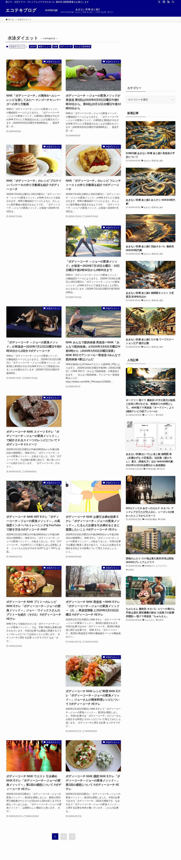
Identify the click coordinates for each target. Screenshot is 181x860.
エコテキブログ (21, 10)
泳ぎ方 (33, 46)
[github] (164, 2)
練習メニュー (44, 46)
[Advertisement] (34, 254)
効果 (55, 46)
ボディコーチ (66, 46)
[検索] (173, 2)
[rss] (168, 2)
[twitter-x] (159, 2)
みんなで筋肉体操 (82, 46)
